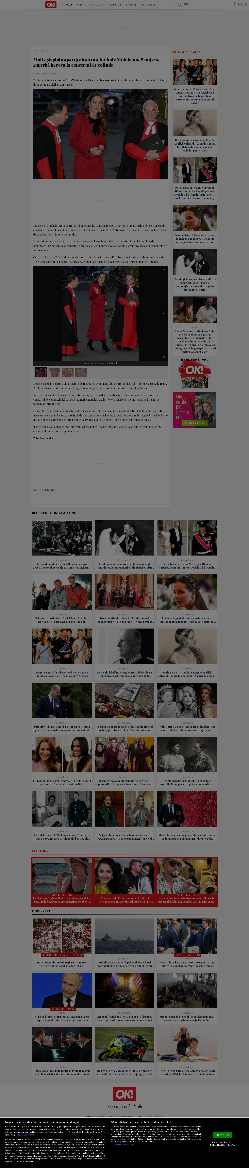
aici (103, 1150)
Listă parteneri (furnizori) (122, 1144)
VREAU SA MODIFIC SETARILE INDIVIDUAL (222, 1143)
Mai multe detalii (27, 1134)
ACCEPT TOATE (222, 1134)
